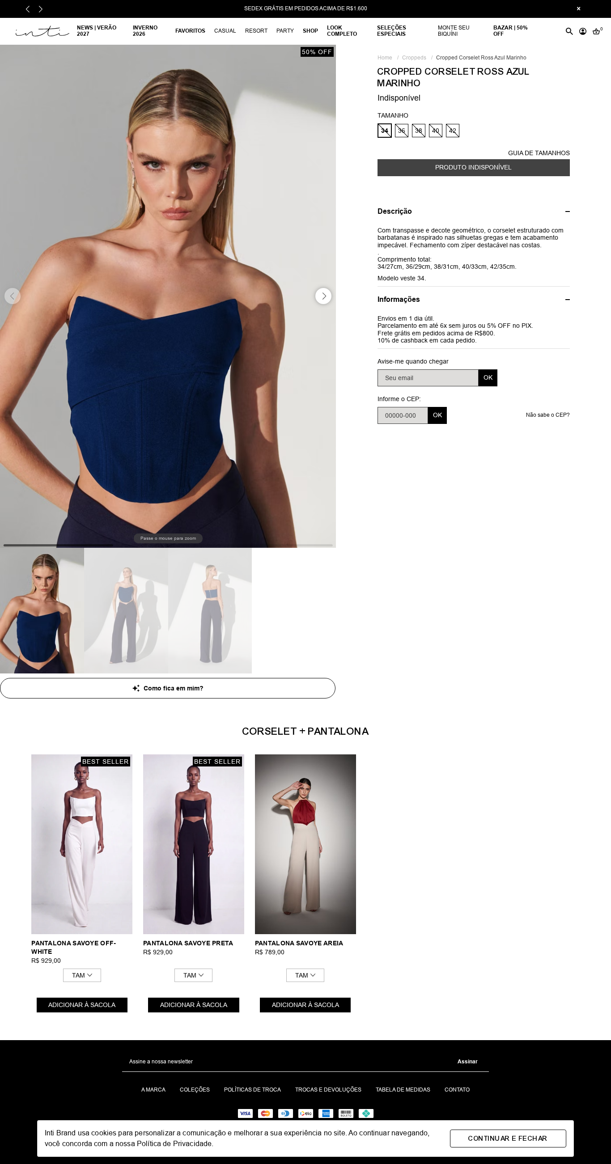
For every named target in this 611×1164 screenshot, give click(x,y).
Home (388, 58)
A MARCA (153, 1090)
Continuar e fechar (507, 1138)
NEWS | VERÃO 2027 (96, 31)
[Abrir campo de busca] (569, 31)
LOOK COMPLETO (342, 31)
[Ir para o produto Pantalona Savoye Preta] (193, 844)
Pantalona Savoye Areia (299, 943)
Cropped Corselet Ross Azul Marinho (481, 58)
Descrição (395, 211)
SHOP (310, 31)
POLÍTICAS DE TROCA (252, 1090)
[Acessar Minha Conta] (582, 31)
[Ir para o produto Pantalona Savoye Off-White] (81, 844)
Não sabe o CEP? (548, 415)
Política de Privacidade (174, 1143)
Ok (488, 377)
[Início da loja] (41, 31)
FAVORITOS (190, 31)
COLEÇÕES (195, 1090)
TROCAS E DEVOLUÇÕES (328, 1090)
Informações (399, 299)
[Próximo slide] (40, 9)
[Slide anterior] (28, 9)
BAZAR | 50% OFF (510, 31)
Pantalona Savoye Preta (188, 943)
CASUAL (225, 31)
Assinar (468, 1061)
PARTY (285, 31)
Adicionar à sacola (81, 1004)
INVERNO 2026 (145, 31)
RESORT (256, 31)
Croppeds (417, 58)
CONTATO (457, 1090)
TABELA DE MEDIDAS (403, 1090)
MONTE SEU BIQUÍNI (454, 31)
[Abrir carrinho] (596, 31)
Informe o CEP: (399, 398)
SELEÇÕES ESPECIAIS (391, 31)
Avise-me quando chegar (413, 360)
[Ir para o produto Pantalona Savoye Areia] (305, 844)
